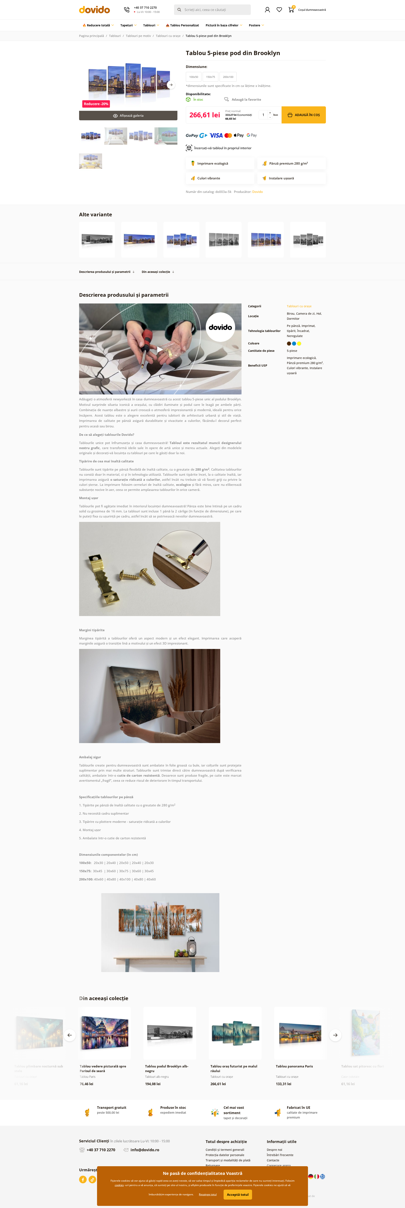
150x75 (210, 77)
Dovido (257, 192)
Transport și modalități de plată (228, 1160)
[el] (322, 1176)
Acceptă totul (238, 1194)
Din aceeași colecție (156, 272)
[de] (311, 1176)
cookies (119, 1185)
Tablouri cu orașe (168, 36)
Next (171, 85)
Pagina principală (91, 36)
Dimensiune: (197, 66)
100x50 (193, 77)
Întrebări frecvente (280, 1155)
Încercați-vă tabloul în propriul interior (222, 148)
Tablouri (115, 36)
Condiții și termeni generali (225, 1150)
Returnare (213, 1165)
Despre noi (274, 1150)
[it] (317, 1176)
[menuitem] (98, 25)
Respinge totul (208, 1194)
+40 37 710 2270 (100, 1149)
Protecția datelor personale (225, 1155)
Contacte (273, 1160)
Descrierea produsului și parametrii (104, 272)
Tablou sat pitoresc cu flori (362, 1066)
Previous (69, 1035)
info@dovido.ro (144, 1149)
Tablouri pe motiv (138, 36)
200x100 (228, 77)
